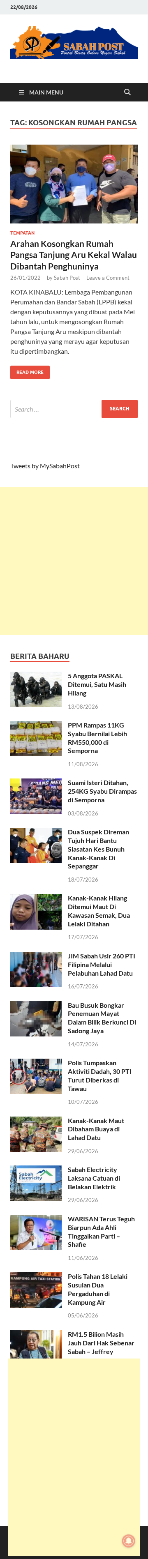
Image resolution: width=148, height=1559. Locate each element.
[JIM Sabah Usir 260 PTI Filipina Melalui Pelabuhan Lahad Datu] (36, 956)
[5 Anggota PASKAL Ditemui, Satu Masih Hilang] (36, 676)
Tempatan (22, 233)
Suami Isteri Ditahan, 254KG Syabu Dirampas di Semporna (102, 791)
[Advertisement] (74, 561)
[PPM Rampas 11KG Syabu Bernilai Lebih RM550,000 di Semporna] (36, 726)
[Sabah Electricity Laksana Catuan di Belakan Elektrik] (36, 1170)
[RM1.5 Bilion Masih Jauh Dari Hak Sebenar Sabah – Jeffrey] (36, 1335)
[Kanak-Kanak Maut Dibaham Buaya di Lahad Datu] (36, 1121)
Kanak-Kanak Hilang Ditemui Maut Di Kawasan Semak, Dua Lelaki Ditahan (99, 910)
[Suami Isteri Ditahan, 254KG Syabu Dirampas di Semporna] (36, 783)
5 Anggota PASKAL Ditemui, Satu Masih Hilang (97, 684)
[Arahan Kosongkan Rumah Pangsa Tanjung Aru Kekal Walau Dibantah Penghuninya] (74, 184)
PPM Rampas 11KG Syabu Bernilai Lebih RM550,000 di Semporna (97, 737)
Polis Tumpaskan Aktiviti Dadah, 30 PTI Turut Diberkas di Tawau (100, 1075)
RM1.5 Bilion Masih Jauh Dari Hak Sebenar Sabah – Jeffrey (101, 1342)
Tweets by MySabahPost (45, 466)
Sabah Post (67, 277)
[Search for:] (74, 409)
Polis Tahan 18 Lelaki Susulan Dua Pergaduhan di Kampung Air (97, 1289)
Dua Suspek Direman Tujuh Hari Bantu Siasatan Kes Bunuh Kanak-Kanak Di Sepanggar (98, 849)
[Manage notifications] (128, 1540)
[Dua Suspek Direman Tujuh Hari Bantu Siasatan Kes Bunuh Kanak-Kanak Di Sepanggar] (36, 832)
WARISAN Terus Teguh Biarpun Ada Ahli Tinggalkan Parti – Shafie (101, 1231)
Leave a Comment (108, 277)
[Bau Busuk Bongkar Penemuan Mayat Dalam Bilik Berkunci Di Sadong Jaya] (36, 1006)
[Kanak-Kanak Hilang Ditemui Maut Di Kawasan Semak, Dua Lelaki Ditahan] (36, 899)
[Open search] (127, 92)
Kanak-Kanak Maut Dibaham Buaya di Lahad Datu (96, 1129)
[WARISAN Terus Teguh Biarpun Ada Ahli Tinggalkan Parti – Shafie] (36, 1219)
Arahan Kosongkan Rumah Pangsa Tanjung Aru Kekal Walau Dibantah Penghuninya (73, 254)
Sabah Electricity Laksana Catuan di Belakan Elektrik (94, 1178)
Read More (27, 370)
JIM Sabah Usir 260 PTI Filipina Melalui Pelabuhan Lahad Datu (101, 964)
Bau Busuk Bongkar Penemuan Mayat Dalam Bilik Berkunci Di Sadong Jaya (102, 1017)
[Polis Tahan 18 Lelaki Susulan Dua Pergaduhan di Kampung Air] (36, 1277)
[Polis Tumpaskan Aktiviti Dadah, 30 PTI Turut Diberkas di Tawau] (36, 1063)
